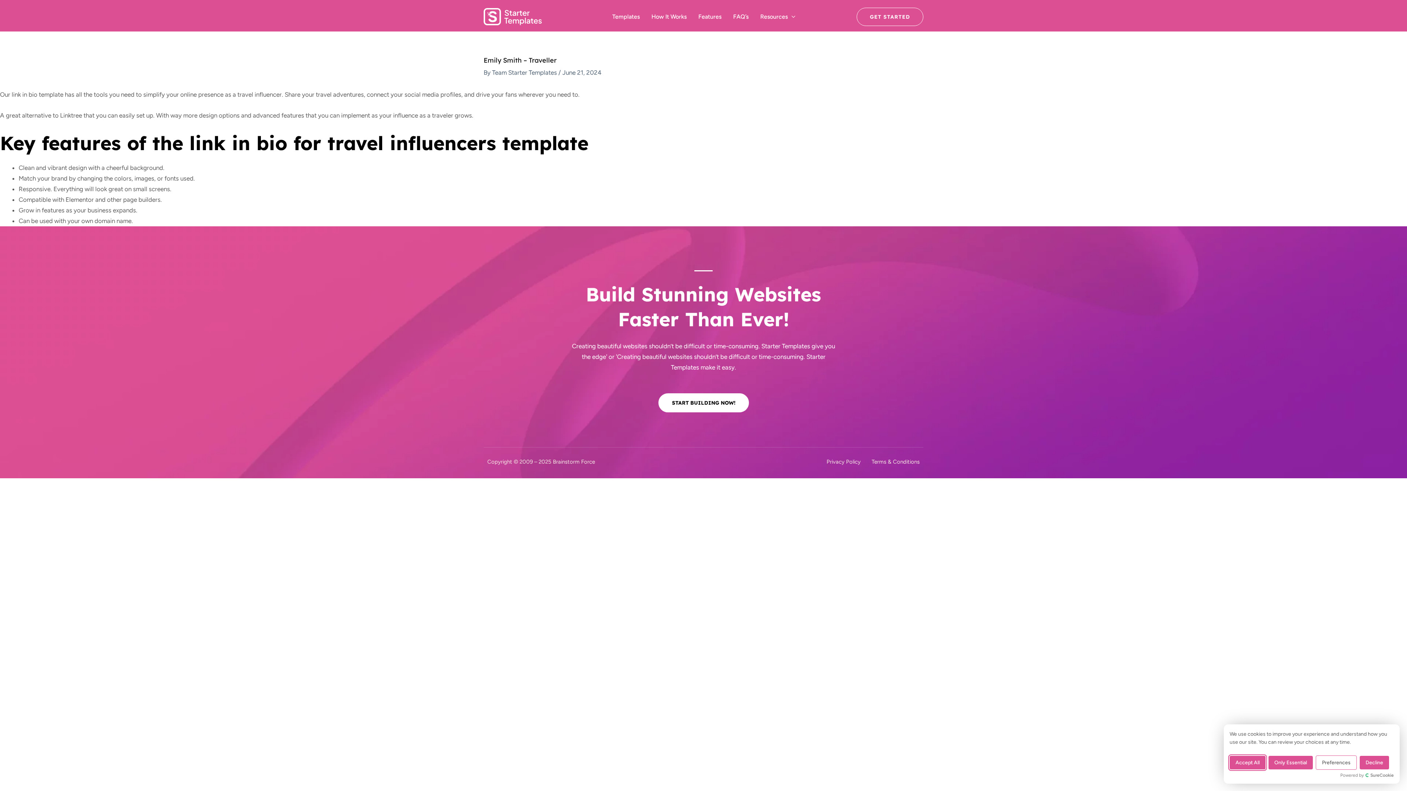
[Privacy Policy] (844, 462)
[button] (890, 17)
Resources (774, 17)
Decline (1374, 763)
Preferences (1336, 763)
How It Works (669, 17)
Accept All (1248, 763)
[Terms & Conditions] (896, 462)
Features (709, 17)
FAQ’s (741, 17)
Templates (626, 17)
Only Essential (1290, 763)
